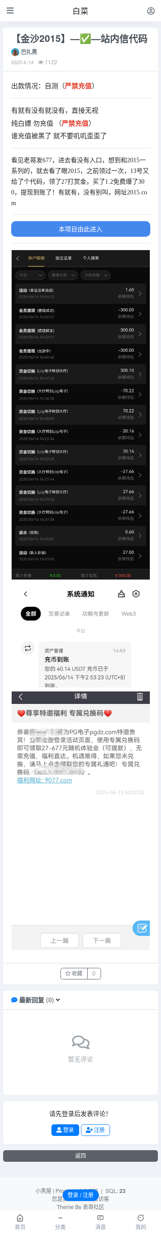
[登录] (151, 10)
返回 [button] (80, 1155)
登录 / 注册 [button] (80, 1195)
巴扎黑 (29, 52)
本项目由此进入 (80, 228)
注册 (99, 1130)
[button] (58, 999)
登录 (68, 1130)
